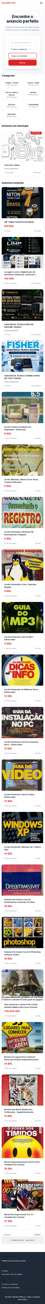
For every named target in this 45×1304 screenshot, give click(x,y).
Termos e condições (10, 1284)
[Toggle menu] (41, 3)
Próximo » (38, 1235)
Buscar (22, 63)
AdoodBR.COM (8, 3)
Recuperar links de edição (12, 1274)
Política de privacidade (10, 1288)
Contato (5, 1271)
